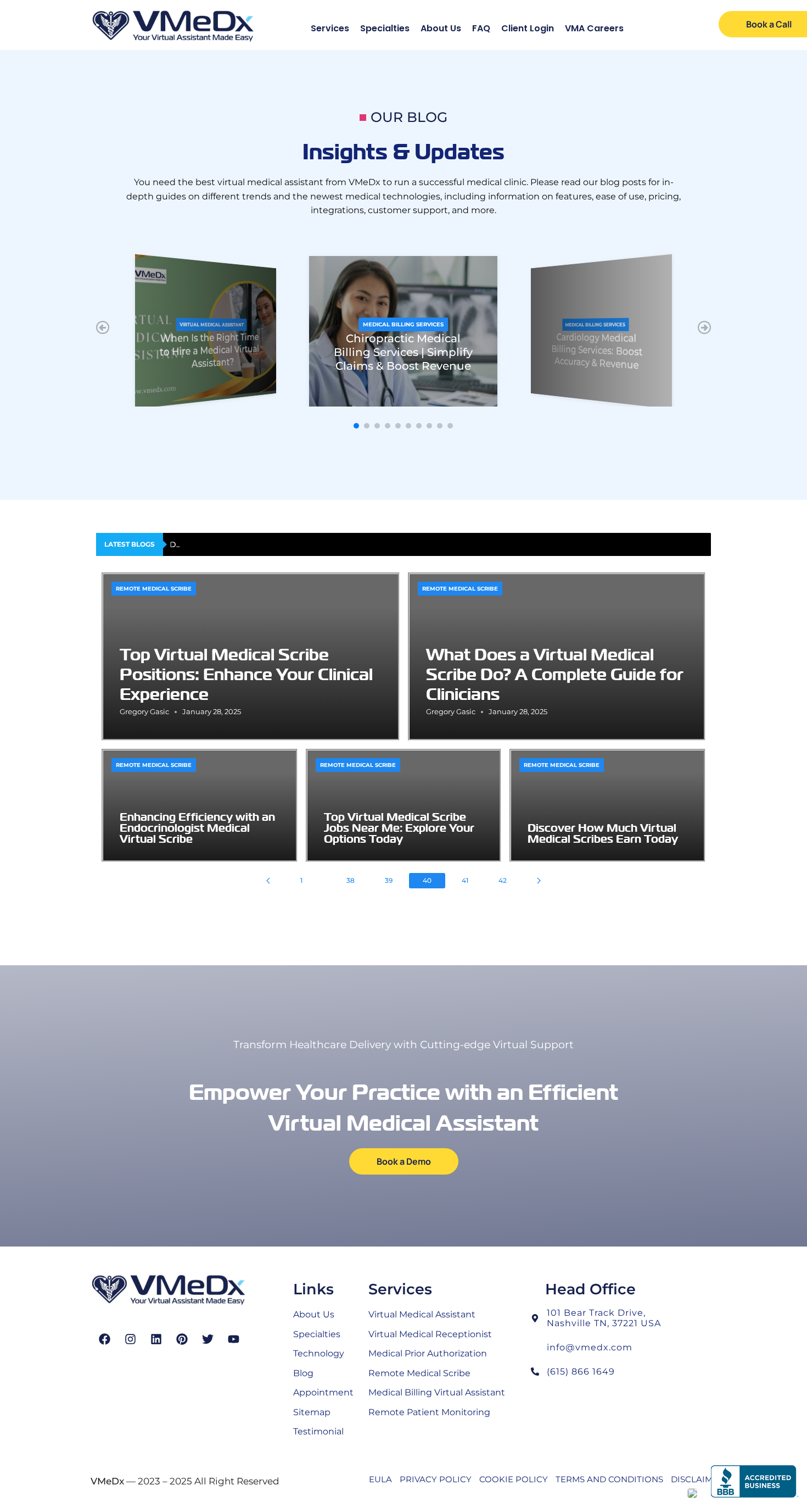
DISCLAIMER (697, 1479)
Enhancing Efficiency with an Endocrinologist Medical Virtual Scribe (197, 827)
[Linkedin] (156, 1339)
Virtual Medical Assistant (212, 325)
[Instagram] (130, 1339)
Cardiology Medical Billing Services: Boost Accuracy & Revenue (596, 351)
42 (502, 880)
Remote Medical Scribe (154, 588)
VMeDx (107, 1481)
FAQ (481, 28)
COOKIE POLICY (513, 1479)
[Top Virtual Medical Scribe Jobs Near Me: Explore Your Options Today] (403, 805)
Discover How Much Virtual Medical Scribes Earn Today (278, 544)
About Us (441, 28)
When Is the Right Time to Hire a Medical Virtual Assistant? (209, 350)
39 (389, 880)
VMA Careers (594, 28)
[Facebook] (104, 1339)
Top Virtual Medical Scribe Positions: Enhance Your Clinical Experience (246, 673)
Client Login (527, 28)
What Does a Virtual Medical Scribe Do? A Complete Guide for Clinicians (554, 673)
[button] (103, 327)
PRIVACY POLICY (436, 1479)
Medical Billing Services (403, 324)
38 (350, 880)
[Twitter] (208, 1339)
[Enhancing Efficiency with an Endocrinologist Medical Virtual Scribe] (199, 805)
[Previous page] (268, 881)
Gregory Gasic (144, 711)
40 (427, 880)
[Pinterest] (182, 1339)
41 (465, 880)
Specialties (385, 28)
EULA (380, 1479)
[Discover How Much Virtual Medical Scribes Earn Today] (607, 805)
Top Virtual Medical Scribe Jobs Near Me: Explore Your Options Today (399, 827)
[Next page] (538, 881)
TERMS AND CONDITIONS (609, 1479)
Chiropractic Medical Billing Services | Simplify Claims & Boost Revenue (403, 352)
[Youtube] (233, 1339)
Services (330, 28)
